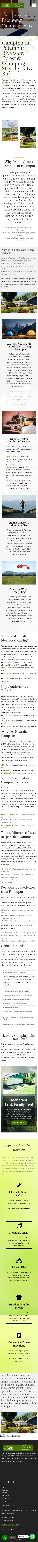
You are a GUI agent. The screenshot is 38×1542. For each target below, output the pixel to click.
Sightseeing (6, 1495)
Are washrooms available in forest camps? (18, 995)
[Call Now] (5, 1537)
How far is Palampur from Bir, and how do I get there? (18, 1018)
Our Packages (6, 1498)
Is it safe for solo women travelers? (16, 1003)
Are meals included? (11, 1007)
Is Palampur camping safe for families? (17, 991)
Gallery (4, 1501)
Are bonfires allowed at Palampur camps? (18, 1012)
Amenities (5, 1493)
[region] (19, 1099)
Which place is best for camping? (15, 972)
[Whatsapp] (32, 1536)
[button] (19, 972)
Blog (3, 1487)
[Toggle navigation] (34, 5)
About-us (5, 1490)
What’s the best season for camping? (16, 999)
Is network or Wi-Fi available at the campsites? (18, 1024)
